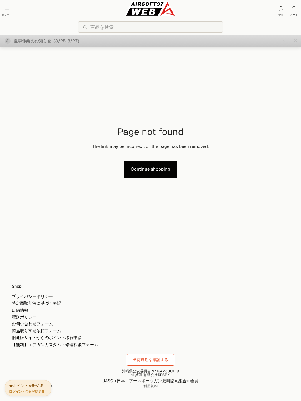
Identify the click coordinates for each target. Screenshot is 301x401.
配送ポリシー (24, 317)
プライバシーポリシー (32, 296)
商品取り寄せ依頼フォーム (36, 330)
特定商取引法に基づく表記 (36, 303)
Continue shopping (150, 169)
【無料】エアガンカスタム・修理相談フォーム (55, 344)
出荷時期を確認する (150, 360)
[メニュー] (7, 9)
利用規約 (150, 386)
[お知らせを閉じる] (295, 41)
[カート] (293, 8)
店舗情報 (20, 310)
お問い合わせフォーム (32, 323)
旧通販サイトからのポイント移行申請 (47, 337)
